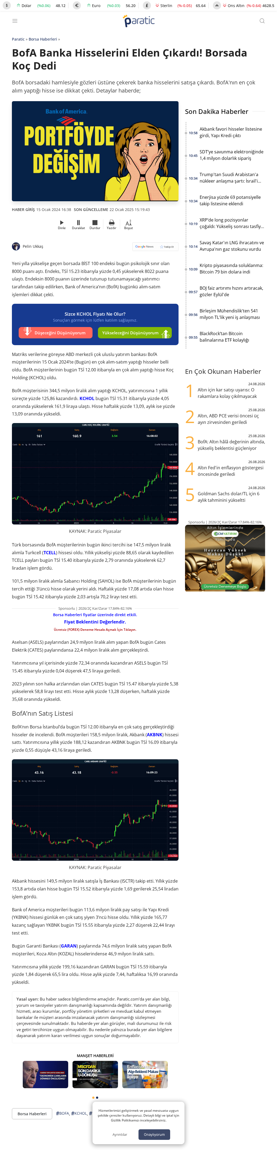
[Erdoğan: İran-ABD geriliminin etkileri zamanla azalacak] (45, 1074)
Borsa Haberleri (43, 39)
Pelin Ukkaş (33, 246)
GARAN (69, 946)
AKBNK (154, 735)
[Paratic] (138, 21)
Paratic (18, 39)
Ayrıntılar (120, 1134)
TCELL (50, 553)
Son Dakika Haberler (216, 111)
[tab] (93, 1098)
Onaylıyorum (154, 1134)
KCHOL (87, 398)
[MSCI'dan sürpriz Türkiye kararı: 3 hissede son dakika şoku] (95, 1074)
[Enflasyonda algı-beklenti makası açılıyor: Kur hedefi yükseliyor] (145, 1074)
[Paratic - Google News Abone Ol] (155, 248)
